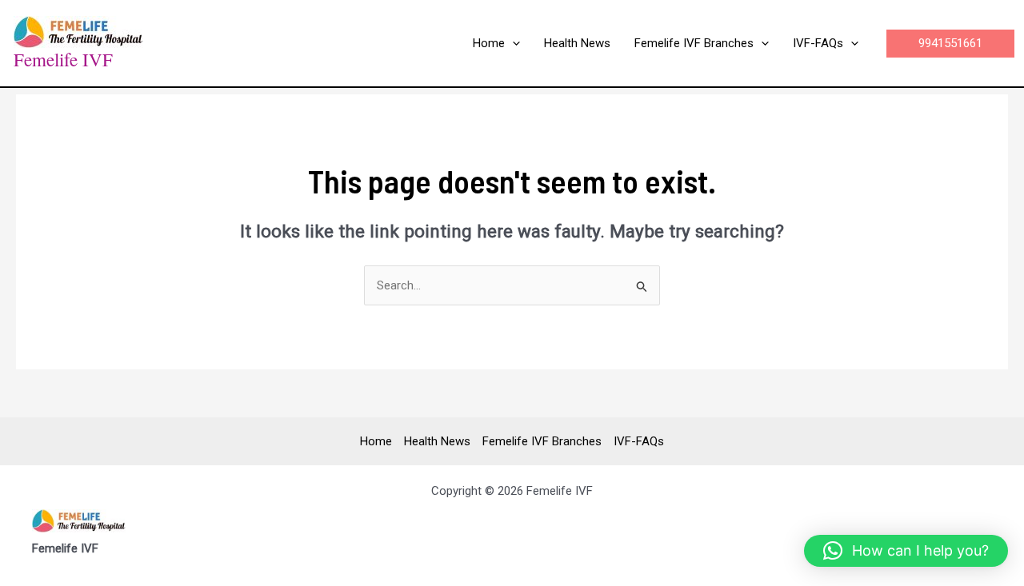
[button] (512, 43)
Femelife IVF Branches (542, 441)
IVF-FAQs (639, 441)
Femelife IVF (63, 59)
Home (376, 441)
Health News (437, 441)
